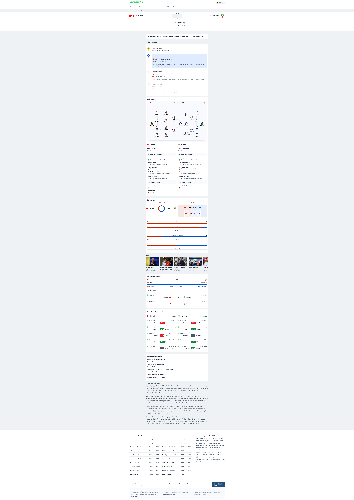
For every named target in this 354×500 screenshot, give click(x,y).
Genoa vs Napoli (134, 462)
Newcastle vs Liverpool (168, 470)
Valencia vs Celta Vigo (136, 458)
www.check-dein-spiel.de (148, 494)
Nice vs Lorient (134, 474)
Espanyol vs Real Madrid (168, 447)
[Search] (214, 3)
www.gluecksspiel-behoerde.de (169, 494)
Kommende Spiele (136, 436)
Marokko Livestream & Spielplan (156, 377)
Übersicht (170, 29)
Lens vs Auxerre (134, 443)
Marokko (204, 282)
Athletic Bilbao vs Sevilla (136, 439)
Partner (189, 484)
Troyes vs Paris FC (167, 439)
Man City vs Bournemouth (169, 455)
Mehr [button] (175, 93)
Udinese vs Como (135, 451)
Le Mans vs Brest (166, 443)
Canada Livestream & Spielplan (155, 374)
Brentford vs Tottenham (136, 447)
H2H (185, 29)
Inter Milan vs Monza (135, 455)
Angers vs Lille (166, 458)
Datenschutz (182, 484)
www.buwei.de (134, 496)
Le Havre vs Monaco (167, 466)
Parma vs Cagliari (135, 466)
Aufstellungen (178, 29)
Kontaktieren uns (173, 484)
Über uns (165, 484)
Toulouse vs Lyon (134, 470)
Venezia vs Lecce (167, 474)
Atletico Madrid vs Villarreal (169, 462)
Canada (149, 282)
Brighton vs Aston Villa (168, 451)
